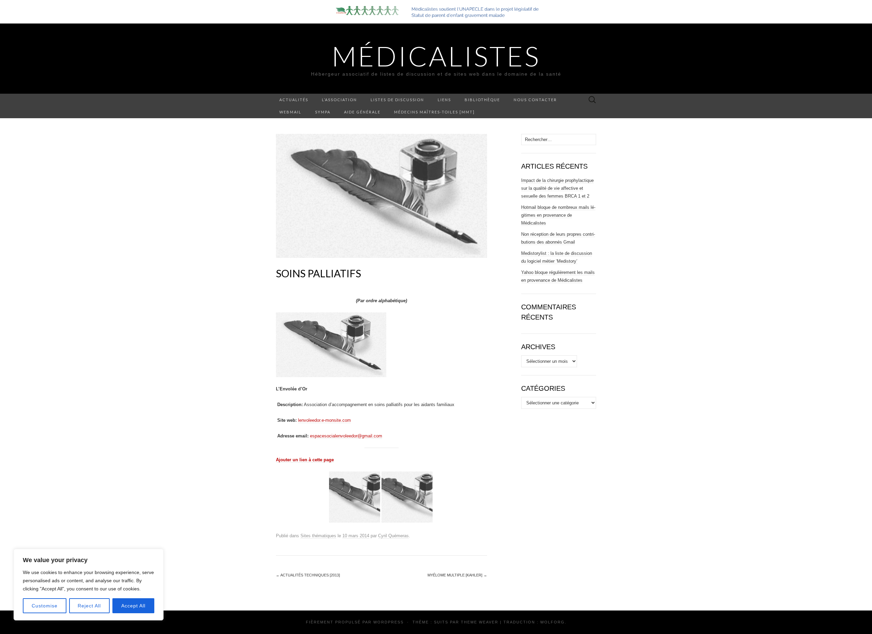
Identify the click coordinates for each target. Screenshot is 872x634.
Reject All (89, 605)
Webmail (290, 112)
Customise (45, 605)
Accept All (133, 605)
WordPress (388, 622)
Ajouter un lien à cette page (305, 459)
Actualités (293, 99)
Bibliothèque (482, 99)
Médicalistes (436, 56)
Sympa (322, 112)
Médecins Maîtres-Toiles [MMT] (434, 112)
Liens (444, 99)
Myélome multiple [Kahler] (457, 575)
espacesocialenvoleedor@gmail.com (346, 435)
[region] (89, 584)
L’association (339, 99)
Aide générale (362, 112)
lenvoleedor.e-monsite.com (324, 420)
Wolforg (552, 622)
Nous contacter (535, 99)
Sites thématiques (318, 535)
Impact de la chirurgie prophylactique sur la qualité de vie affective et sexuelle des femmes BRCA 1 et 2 (557, 188)
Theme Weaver (479, 622)
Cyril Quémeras (393, 535)
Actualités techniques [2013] (308, 575)
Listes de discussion (397, 99)
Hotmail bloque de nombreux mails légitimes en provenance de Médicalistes (558, 215)
